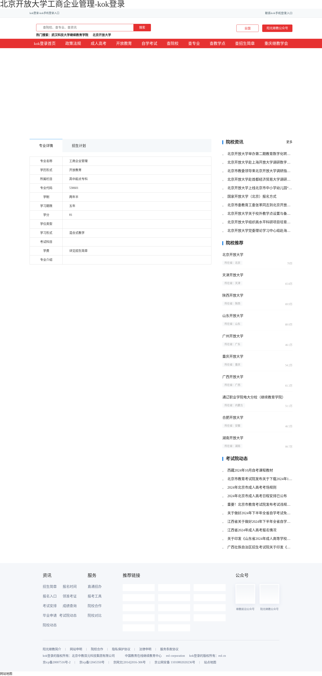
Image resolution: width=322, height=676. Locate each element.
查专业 (194, 43)
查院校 (173, 43)
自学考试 (149, 43)
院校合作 (95, 606)
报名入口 (50, 596)
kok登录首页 (45, 43)
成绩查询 (70, 606)
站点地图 (210, 662)
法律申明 (145, 649)
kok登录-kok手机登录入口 (44, 13)
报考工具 (95, 596)
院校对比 (95, 615)
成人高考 (98, 43)
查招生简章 (245, 43)
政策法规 (73, 43)
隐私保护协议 (121, 649)
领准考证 (70, 596)
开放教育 (124, 43)
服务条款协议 (169, 649)
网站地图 (6, 673)
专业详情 (46, 146)
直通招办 (95, 586)
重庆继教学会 (276, 43)
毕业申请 (50, 615)
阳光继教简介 (52, 649)
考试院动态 (68, 615)
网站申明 (76, 649)
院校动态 (50, 625)
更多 (289, 142)
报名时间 (70, 586)
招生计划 (79, 146)
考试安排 (50, 606)
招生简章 (50, 586)
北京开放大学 (102, 34)
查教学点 (217, 43)
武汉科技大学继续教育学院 (69, 34)
